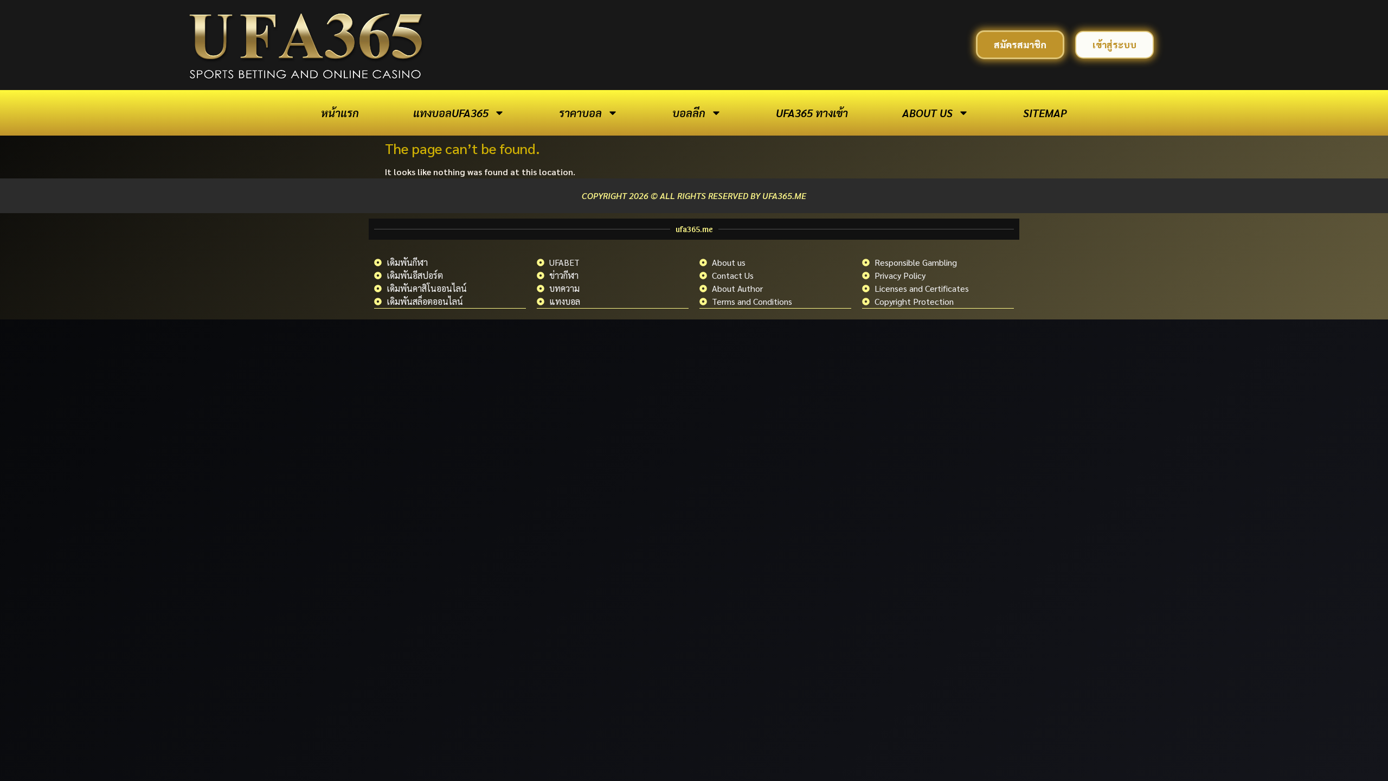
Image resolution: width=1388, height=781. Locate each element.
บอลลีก (688, 113)
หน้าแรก (340, 113)
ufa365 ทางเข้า (812, 113)
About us (927, 113)
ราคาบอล (580, 113)
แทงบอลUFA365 (451, 113)
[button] (1020, 44)
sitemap (1045, 113)
